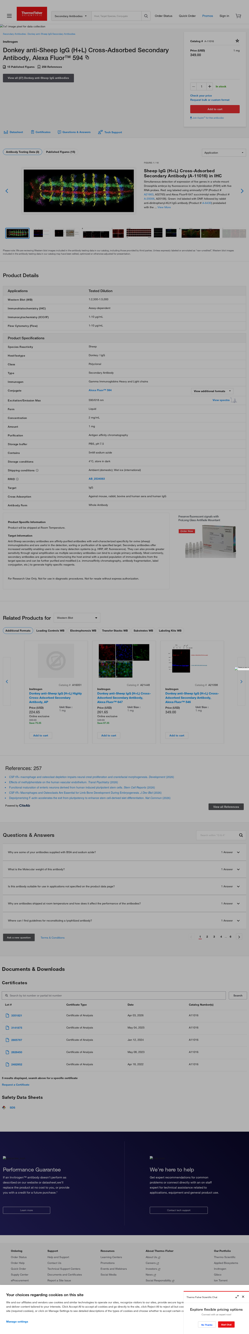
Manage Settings (17, 1321)
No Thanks (206, 1324)
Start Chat (226, 1324)
